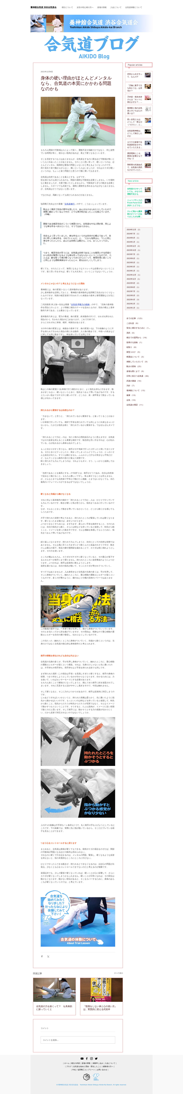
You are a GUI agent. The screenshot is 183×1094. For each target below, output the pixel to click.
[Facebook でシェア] (42, 956)
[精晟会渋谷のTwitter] (96, 1058)
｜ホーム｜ (66, 1063)
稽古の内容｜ (76, 1063)
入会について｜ (111, 1063)
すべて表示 (118, 973)
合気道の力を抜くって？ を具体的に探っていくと (54, 1008)
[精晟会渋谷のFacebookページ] (87, 1058)
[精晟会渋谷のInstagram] (91, 1058)
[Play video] (78, 606)
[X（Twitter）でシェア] (48, 956)
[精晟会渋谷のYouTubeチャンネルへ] (82, 1058)
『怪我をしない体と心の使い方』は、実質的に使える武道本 (100, 1008)
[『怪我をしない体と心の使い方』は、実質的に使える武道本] (101, 990)
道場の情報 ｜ (87, 1063)
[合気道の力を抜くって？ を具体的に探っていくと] (54, 990)
